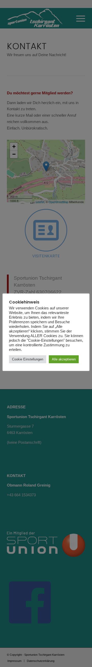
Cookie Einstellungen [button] (27, 359)
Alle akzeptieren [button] (64, 359)
